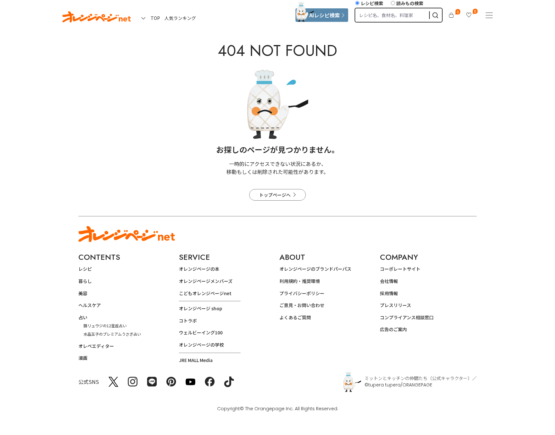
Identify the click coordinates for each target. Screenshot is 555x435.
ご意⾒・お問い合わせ (301, 305)
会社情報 (389, 281)
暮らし (85, 281)
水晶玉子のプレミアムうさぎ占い (112, 334)
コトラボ (188, 320)
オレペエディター (96, 346)
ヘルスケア (89, 305)
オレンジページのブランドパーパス (315, 269)
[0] (451, 15)
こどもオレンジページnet (205, 293)
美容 (82, 293)
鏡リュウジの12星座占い (105, 325)
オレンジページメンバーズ (206, 281)
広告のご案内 (393, 329)
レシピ (85, 269)
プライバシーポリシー (301, 293)
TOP (155, 18)
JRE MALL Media (196, 360)
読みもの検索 (409, 3)
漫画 (82, 358)
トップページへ (275, 195)
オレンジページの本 (199, 269)
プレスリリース (395, 305)
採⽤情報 (389, 293)
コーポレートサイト (400, 269)
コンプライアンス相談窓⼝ (407, 317)
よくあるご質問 (295, 317)
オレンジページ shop (200, 308)
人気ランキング (180, 18)
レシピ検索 (372, 3)
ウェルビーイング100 (201, 332)
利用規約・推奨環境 (299, 281)
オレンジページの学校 (201, 344)
